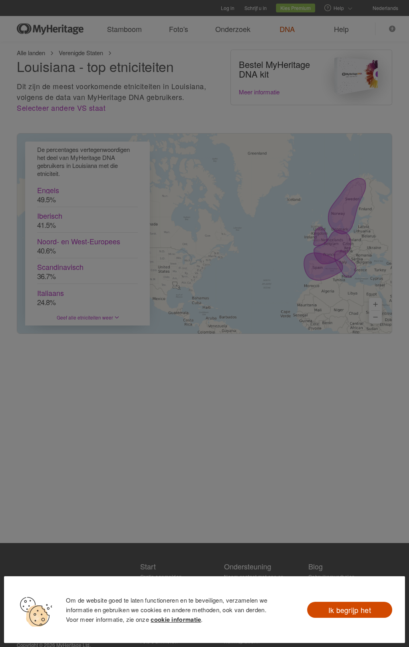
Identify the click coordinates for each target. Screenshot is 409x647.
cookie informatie (176, 619)
